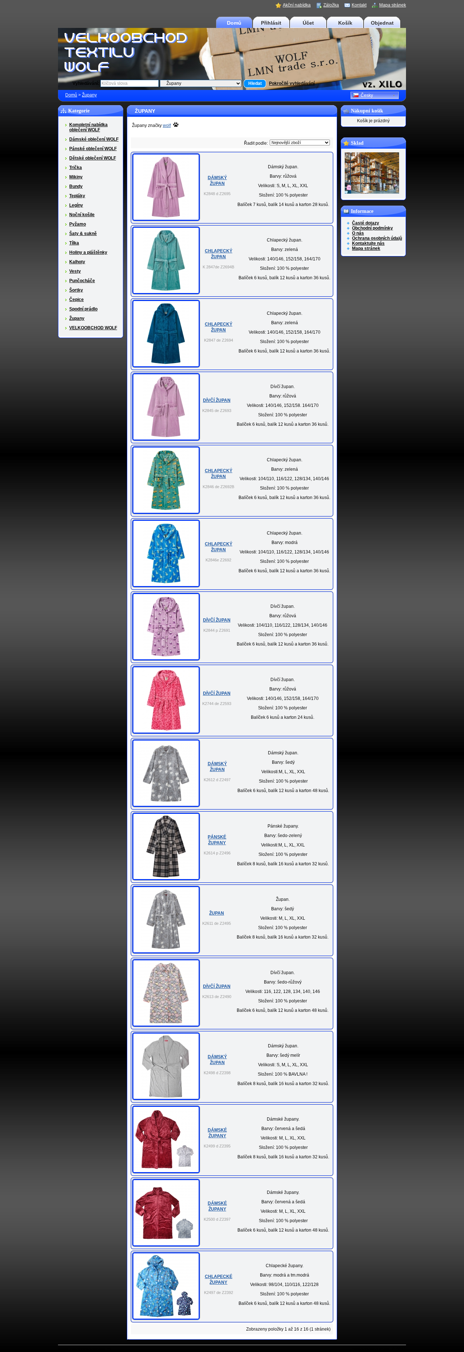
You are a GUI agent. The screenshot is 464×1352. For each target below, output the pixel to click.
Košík (345, 23)
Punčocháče (82, 280)
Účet (308, 23)
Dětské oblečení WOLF (92, 158)
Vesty (75, 271)
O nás (358, 233)
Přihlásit (271, 23)
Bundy (76, 186)
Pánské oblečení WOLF (93, 148)
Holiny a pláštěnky (88, 252)
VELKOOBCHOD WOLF (93, 327)
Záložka (331, 5)
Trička (75, 167)
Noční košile (82, 214)
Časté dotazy (365, 223)
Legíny (76, 205)
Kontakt (359, 5)
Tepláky (77, 195)
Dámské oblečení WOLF (94, 139)
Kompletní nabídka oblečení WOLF (88, 127)
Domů (234, 23)
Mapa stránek (392, 5)
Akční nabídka (297, 5)
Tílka (74, 243)
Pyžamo (77, 224)
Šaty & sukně (83, 233)
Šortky (76, 290)
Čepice (76, 299)
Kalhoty (77, 261)
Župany (89, 95)
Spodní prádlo (83, 309)
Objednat (382, 23)
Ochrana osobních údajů (377, 238)
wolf (167, 125)
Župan (216, 913)
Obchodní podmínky (372, 228)
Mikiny (76, 177)
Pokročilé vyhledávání (292, 83)
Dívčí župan (217, 400)
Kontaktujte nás (368, 243)
